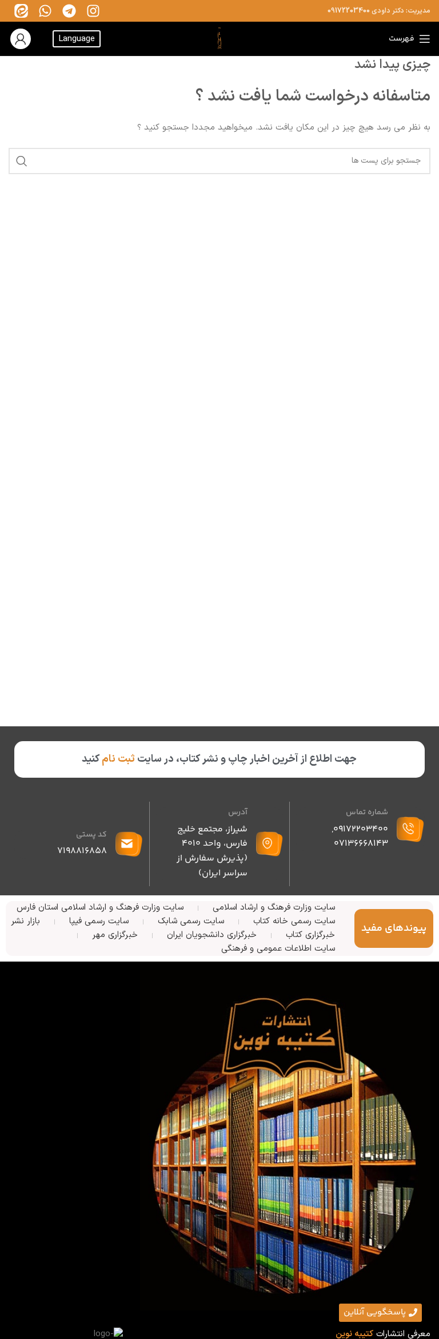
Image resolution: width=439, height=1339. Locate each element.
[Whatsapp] (45, 11)
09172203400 (349, 11)
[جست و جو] (22, 161)
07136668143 (361, 844)
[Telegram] (69, 11)
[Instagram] (93, 11)
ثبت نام (118, 759)
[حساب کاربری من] (20, 38)
